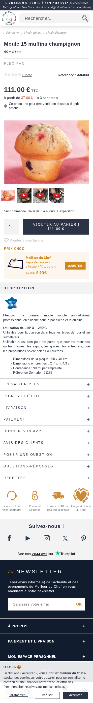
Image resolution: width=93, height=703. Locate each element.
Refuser (47, 695)
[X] (65, 538)
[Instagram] (46, 538)
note (27, 75)
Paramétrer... (18, 695)
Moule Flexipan (56, 32)
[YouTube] (28, 538)
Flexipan (14, 63)
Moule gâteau (32, 32)
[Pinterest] (83, 538)
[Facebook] (9, 538)
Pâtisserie (12, 32)
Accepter (75, 695)
